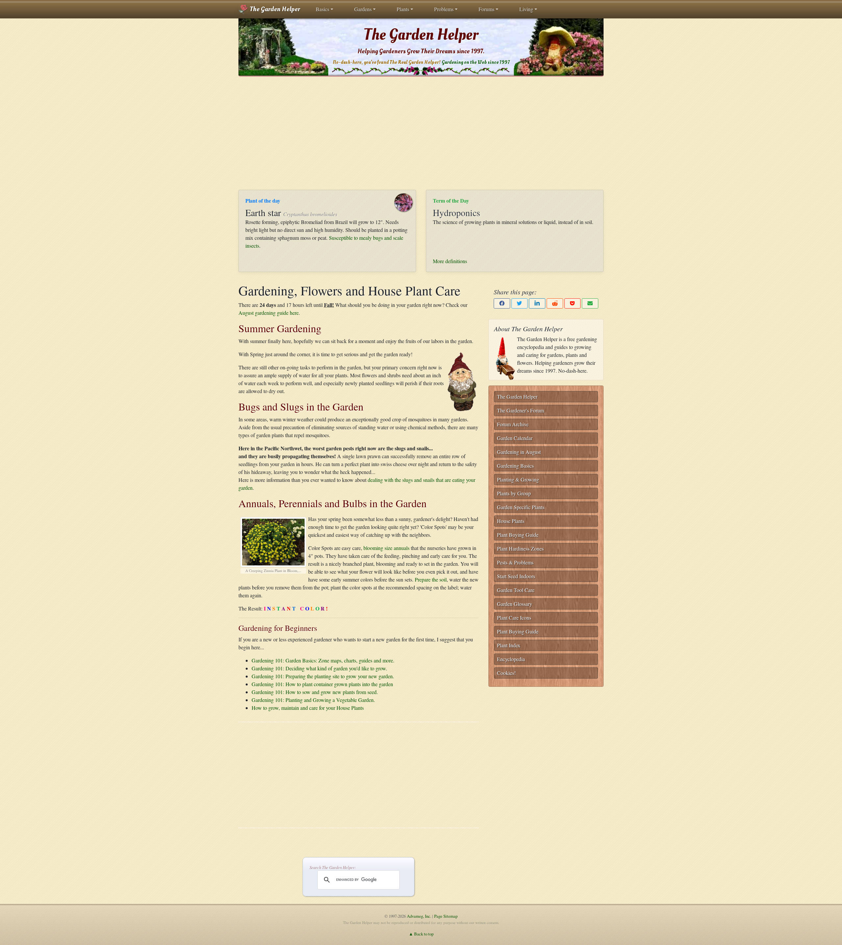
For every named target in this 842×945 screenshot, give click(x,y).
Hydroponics (456, 212)
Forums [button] (486, 9)
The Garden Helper (274, 9)
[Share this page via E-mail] (590, 303)
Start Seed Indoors (516, 576)
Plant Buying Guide (517, 534)
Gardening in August (519, 451)
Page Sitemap (446, 916)
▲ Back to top (421, 934)
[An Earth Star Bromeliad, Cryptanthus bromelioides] (406, 201)
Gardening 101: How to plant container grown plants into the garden (322, 684)
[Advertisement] (421, 133)
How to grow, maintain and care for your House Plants (308, 707)
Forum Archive (513, 424)
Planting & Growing (518, 479)
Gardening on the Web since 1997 (475, 62)
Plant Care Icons (514, 617)
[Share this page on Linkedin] (537, 303)
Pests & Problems (515, 562)
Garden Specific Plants (520, 507)
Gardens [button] (363, 9)
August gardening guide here (268, 312)
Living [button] (526, 9)
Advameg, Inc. (419, 916)
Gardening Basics (515, 465)
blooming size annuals (386, 547)
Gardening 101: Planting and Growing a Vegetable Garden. (313, 699)
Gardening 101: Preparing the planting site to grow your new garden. (323, 676)
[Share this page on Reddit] (555, 303)
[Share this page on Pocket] (572, 303)
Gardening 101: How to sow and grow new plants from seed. (315, 691)
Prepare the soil (431, 579)
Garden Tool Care (515, 589)
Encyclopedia (511, 659)
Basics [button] (322, 9)
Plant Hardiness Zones (520, 548)
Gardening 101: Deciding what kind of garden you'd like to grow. (319, 668)
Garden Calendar (514, 438)
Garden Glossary (514, 603)
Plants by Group (514, 493)
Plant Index (508, 645)
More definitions (450, 261)
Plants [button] (403, 9)
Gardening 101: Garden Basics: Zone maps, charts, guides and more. (323, 660)
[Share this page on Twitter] (519, 303)
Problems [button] (444, 9)
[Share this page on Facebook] (502, 303)
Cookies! (506, 672)
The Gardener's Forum (520, 410)
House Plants (510, 520)
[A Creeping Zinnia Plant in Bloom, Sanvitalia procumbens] (273, 540)
